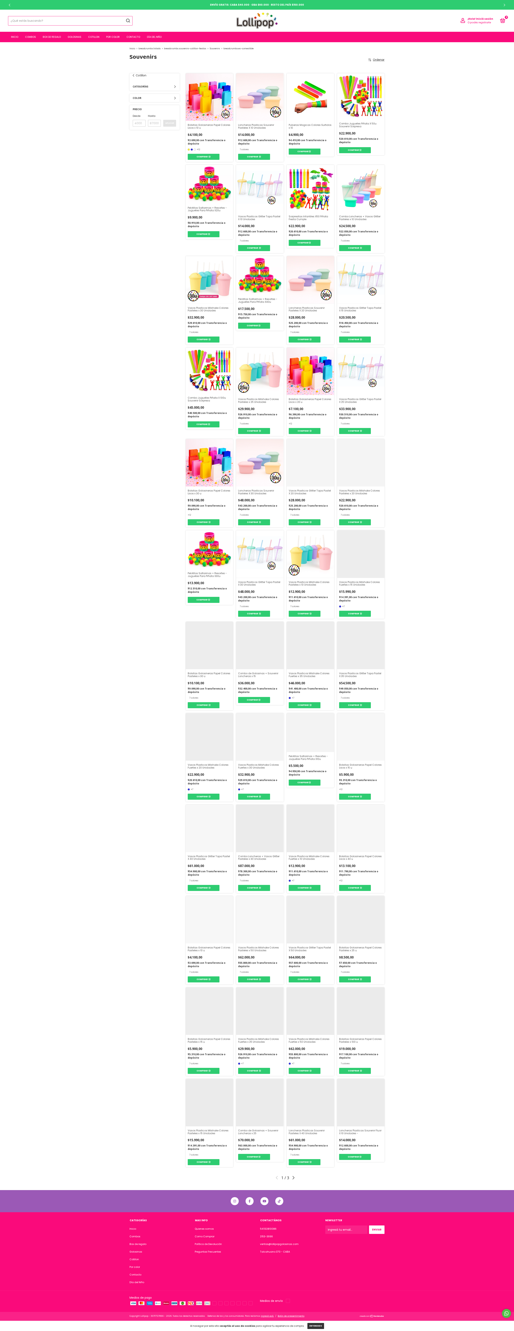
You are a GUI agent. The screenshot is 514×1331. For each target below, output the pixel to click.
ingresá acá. (267, 1316)
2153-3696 (266, 1236)
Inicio (14, 37)
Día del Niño (154, 37)
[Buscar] (127, 20)
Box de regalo (52, 37)
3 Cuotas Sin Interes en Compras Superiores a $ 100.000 (257, 4)
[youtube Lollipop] (264, 1201)
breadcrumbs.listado (150, 48)
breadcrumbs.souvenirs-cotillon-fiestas (185, 48)
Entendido (315, 1325)
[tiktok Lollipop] (279, 1201)
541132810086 (268, 1228)
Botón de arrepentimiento (291, 1316)
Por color (113, 37)
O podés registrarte (479, 22)
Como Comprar (204, 1236)
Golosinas (74, 37)
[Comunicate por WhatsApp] (506, 1313)
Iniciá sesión (484, 19)
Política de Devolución (208, 1244)
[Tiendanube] (371, 1317)
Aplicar (169, 123)
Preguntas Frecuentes (208, 1251)
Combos (30, 37)
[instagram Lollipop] (235, 1201)
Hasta (151, 116)
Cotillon (93, 37)
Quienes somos (204, 1228)
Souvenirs (215, 48)
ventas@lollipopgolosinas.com (279, 1244)
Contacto (133, 37)
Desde (136, 116)
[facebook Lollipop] (250, 1201)
